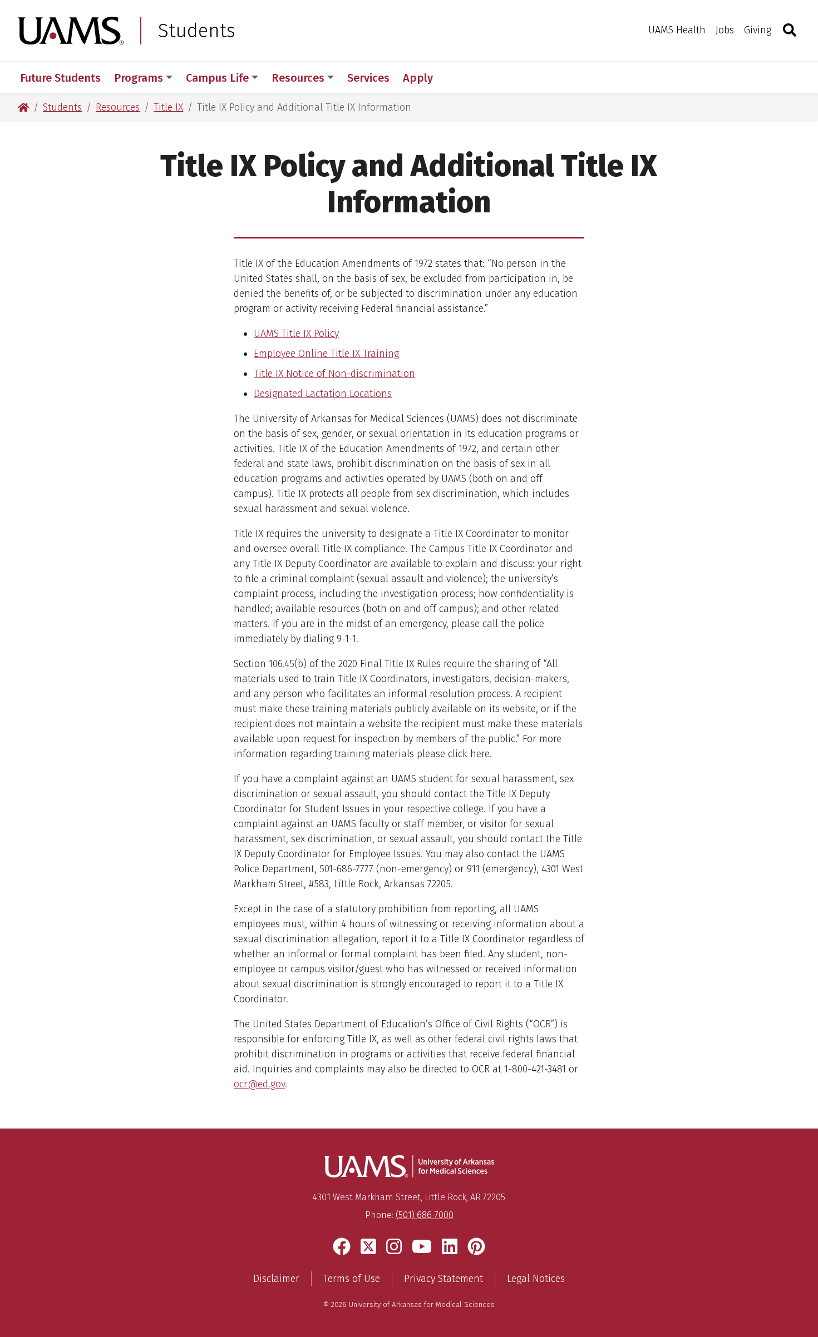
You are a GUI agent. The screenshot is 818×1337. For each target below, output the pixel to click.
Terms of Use (351, 1279)
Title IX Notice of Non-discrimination (334, 373)
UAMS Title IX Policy (296, 333)
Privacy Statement (443, 1279)
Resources (298, 78)
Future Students (60, 78)
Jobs (725, 30)
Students (196, 30)
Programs (138, 78)
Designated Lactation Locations (323, 393)
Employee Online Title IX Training (326, 353)
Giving (757, 30)
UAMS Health (677, 30)
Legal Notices (536, 1279)
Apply (418, 78)
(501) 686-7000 (425, 1215)
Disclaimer (276, 1279)
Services (368, 78)
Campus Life (217, 78)
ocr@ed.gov (259, 1084)
